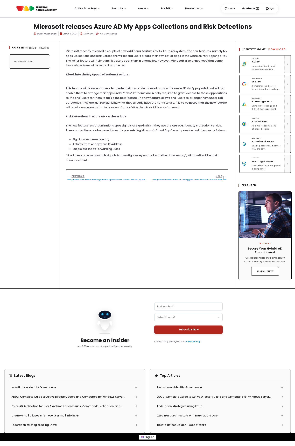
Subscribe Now (188, 329)
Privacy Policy (193, 341)
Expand (33, 48)
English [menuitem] (149, 437)
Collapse (44, 48)
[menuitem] (147, 437)
